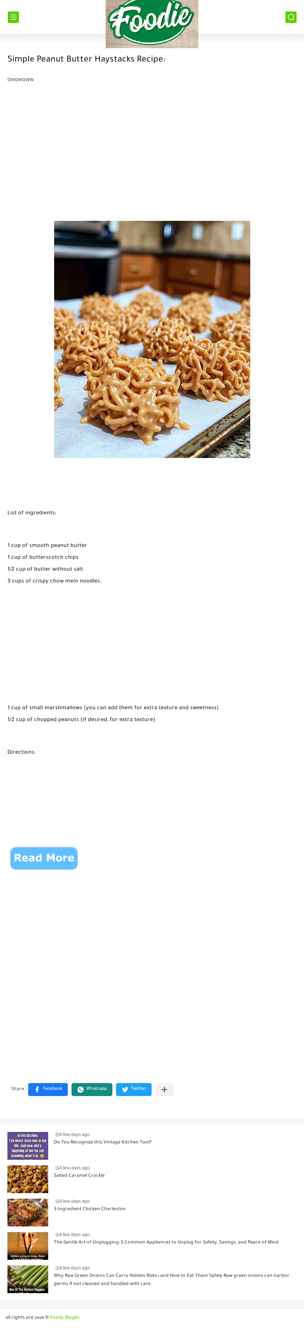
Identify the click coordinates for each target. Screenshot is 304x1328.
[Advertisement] (152, 160)
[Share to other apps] (164, 1089)
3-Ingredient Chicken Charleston (90, 1209)
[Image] (27, 1146)
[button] (48, 1089)
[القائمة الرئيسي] (13, 17)
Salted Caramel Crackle (79, 1176)
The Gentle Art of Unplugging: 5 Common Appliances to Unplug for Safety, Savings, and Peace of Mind (166, 1242)
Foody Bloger (65, 1318)
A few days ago (74, 1134)
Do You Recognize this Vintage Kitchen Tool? (103, 1142)
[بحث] (291, 17)
